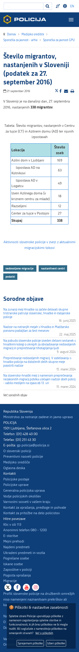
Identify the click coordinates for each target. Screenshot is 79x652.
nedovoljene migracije (19, 268)
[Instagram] (35, 587)
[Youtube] (26, 587)
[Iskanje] (47, 6)
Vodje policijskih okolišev (22, 496)
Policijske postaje (16, 479)
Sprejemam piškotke (30, 643)
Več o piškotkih (44, 633)
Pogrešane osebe (16, 558)
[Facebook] (17, 587)
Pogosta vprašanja (17, 575)
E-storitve (10, 536)
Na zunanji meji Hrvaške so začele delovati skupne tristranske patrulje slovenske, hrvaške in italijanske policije (36, 313)
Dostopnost (65, 6)
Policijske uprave (16, 485)
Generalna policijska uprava (24, 490)
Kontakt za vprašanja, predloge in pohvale (34, 507)
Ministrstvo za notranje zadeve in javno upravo (38, 417)
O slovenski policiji (17, 451)
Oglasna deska (14, 468)
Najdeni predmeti (16, 547)
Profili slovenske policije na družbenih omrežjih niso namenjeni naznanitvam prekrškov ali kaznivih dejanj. (39, 599)
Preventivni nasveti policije (23, 456)
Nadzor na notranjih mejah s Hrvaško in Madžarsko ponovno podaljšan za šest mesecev (36, 329)
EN (72, 6)
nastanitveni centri (53, 268)
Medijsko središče (16, 462)
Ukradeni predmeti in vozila (24, 553)
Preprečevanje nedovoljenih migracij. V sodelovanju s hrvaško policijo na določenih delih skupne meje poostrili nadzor (37, 362)
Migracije (10, 581)
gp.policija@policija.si (33, 445)
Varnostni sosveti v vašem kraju (26, 502)
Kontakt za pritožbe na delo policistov (31, 513)
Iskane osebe (13, 564)
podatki (10, 277)
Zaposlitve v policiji (17, 569)
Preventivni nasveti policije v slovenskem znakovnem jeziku (58, 6)
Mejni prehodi (13, 541)
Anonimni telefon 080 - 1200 (25, 530)
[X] (7, 587)
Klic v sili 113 (12, 524)
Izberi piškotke (56, 643)
